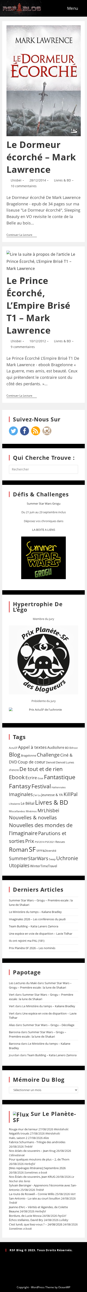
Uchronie (67, 858)
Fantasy (20, 786)
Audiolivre (55, 747)
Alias (12, 1025)
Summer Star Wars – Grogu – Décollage (48, 1025)
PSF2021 (50, 842)
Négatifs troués (19, 1133)
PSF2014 (39, 842)
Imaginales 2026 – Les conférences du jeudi (37, 919)
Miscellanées (17, 811)
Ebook (17, 777)
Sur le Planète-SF (44, 1117)
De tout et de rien (41, 769)
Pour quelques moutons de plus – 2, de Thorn (39, 1159)
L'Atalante (14, 803)
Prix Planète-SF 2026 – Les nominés (32, 948)
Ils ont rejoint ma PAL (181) (26, 941)
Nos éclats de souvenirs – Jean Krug (32, 1151)
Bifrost (73, 748)
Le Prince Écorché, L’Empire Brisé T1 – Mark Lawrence (38, 305)
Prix (29, 841)
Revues (60, 842)
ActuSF (13, 747)
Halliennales (59, 787)
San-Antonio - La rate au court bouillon (34, 1198)
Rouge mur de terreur (23, 1129)
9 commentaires (23, 347)
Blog (14, 754)
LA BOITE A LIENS (43, 530)
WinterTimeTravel (43, 866)
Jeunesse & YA (52, 795)
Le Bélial (27, 803)
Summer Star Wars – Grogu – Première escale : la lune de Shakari (40, 985)
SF (32, 849)
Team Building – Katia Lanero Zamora (33, 926)
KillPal (71, 794)
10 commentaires (24, 186)
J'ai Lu (37, 795)
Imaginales (21, 794)
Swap (52, 859)
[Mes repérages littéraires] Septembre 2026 (37, 1168)
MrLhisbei (48, 810)
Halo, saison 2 (18, 1138)
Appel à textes (32, 747)
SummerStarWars (28, 858)
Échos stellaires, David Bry (26, 1220)
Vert (11, 995)
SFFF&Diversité (46, 851)
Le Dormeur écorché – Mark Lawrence (41, 156)
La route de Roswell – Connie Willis (31, 1194)
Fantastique (59, 777)
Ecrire (31, 778)
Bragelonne (28, 755)
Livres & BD (62, 180)
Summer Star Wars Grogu (43, 503)
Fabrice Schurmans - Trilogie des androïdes (37, 1142)
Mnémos (31, 811)
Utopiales (19, 865)
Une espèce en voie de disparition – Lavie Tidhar (40, 934)
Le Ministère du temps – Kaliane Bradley (35, 912)
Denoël (50, 762)
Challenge (48, 754)
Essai (40, 778)
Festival (41, 786)
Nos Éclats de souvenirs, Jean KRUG (32, 1177)
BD (67, 748)
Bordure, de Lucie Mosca (25, 1216)
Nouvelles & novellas (33, 817)
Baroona (14, 1032)
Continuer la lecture (21, 235)
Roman (18, 849)
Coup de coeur (31, 762)
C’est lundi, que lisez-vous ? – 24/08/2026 (35, 1224)
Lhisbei (16, 180)
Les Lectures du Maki (23, 983)
